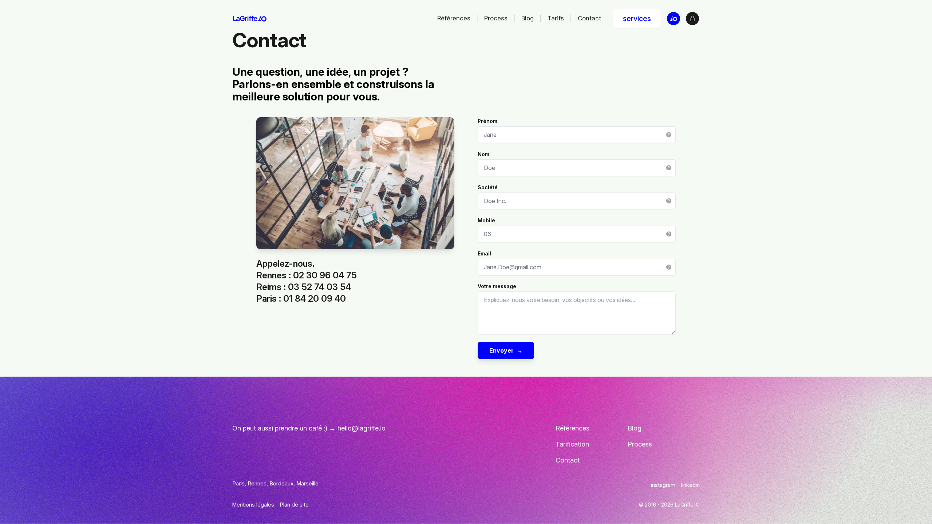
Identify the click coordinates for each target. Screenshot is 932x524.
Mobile (486, 220)
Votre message (497, 286)
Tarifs (556, 18)
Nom (483, 154)
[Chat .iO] (673, 18)
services (637, 18)
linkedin (690, 485)
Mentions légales (253, 504)
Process (496, 18)
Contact (589, 18)
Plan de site (294, 504)
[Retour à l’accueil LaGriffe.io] (249, 18)
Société (488, 187)
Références (453, 18)
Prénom (487, 121)
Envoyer (505, 350)
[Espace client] (692, 18)
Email (484, 253)
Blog (527, 18)
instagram (663, 485)
